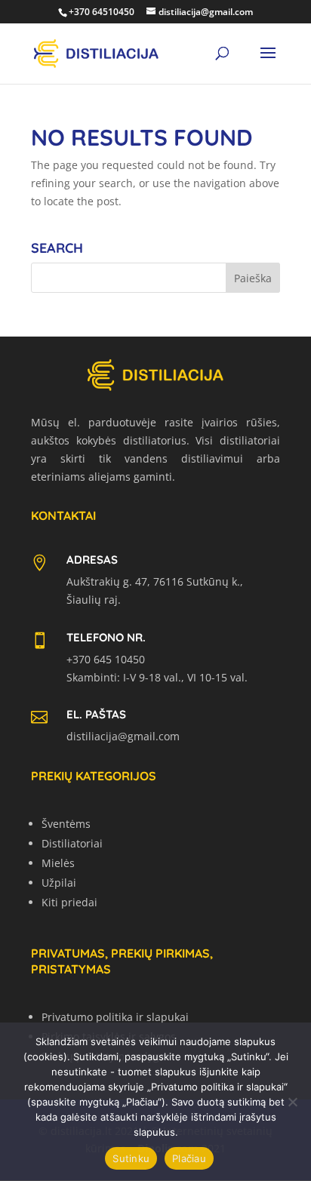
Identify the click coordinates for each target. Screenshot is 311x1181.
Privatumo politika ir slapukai (115, 1017)
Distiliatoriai (72, 843)
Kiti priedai (69, 902)
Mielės (58, 863)
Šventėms (66, 824)
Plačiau (189, 1158)
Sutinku (130, 1158)
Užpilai (59, 882)
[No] (292, 1101)
